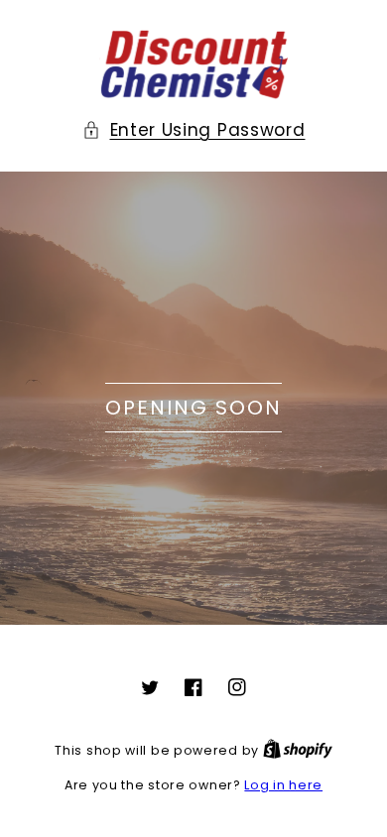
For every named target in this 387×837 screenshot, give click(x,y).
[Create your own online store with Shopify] (297, 750)
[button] (194, 130)
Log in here (283, 785)
